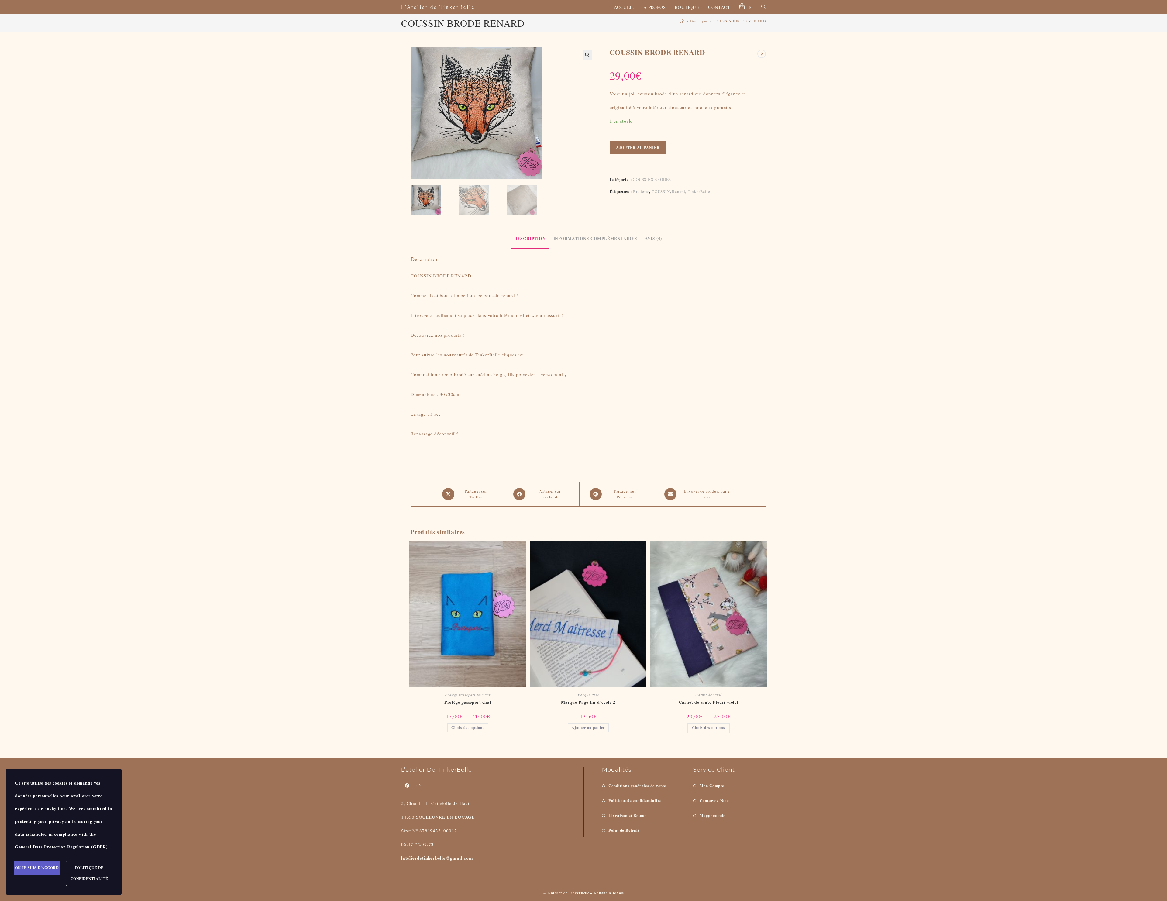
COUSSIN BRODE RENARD (740, 21)
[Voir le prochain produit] (761, 54)
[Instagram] (418, 785)
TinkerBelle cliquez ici (499, 355)
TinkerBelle (699, 191)
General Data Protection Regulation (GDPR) (61, 847)
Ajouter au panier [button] (588, 727)
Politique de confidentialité (634, 800)
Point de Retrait (623, 830)
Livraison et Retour (627, 815)
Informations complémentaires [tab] (595, 239)
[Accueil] (682, 21)
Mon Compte (712, 785)
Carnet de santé (708, 694)
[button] (587, 55)
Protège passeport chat (467, 702)
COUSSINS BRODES (652, 179)
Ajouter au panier (638, 147)
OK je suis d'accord (37, 867)
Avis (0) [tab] (653, 239)
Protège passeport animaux (468, 694)
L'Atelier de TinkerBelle (438, 6)
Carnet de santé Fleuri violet (708, 702)
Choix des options (467, 727)
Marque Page (588, 694)
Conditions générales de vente (637, 785)
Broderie (641, 191)
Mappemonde (712, 815)
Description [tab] (530, 239)
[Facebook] (407, 785)
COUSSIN (661, 191)
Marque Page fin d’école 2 (588, 702)
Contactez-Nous (715, 800)
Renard (678, 191)
